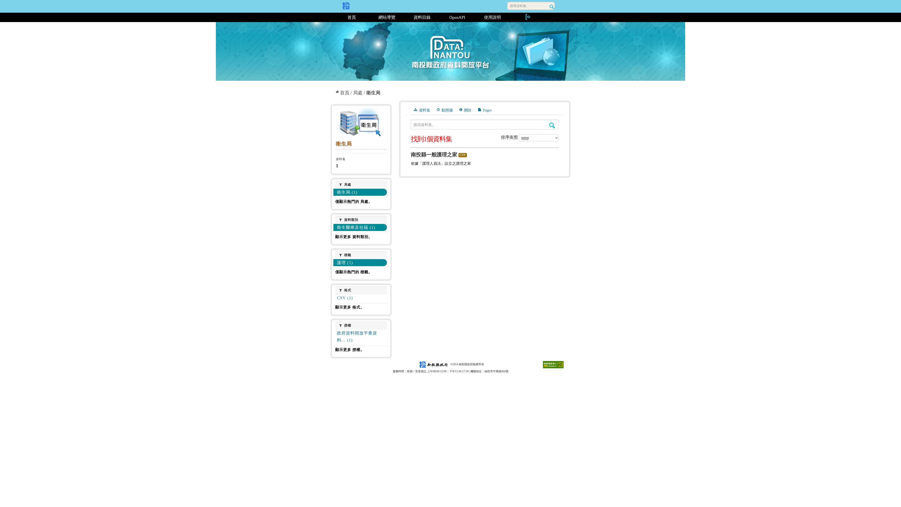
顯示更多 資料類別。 (353, 237)
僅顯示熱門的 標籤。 (353, 272)
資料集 (424, 110)
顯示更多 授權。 (349, 350)
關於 (467, 110)
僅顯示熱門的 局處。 (353, 202)
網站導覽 (386, 17)
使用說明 (492, 17)
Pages (487, 110)
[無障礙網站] (553, 364)
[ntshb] (361, 123)
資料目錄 (422, 17)
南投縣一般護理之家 (434, 154)
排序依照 (509, 137)
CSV (462, 155)
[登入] (527, 17)
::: (332, 17)
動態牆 (447, 110)
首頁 (351, 17)
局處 (358, 92)
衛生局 (373, 92)
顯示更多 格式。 (349, 307)
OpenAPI (457, 17)
